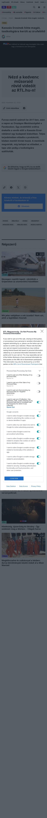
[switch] (38, 376)
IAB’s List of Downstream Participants (26, 364)
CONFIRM (14, 478)
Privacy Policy (36, 486)
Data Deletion (11, 486)
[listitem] (23, 371)
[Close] (43, 332)
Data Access (23, 486)
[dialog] (23, 409)
